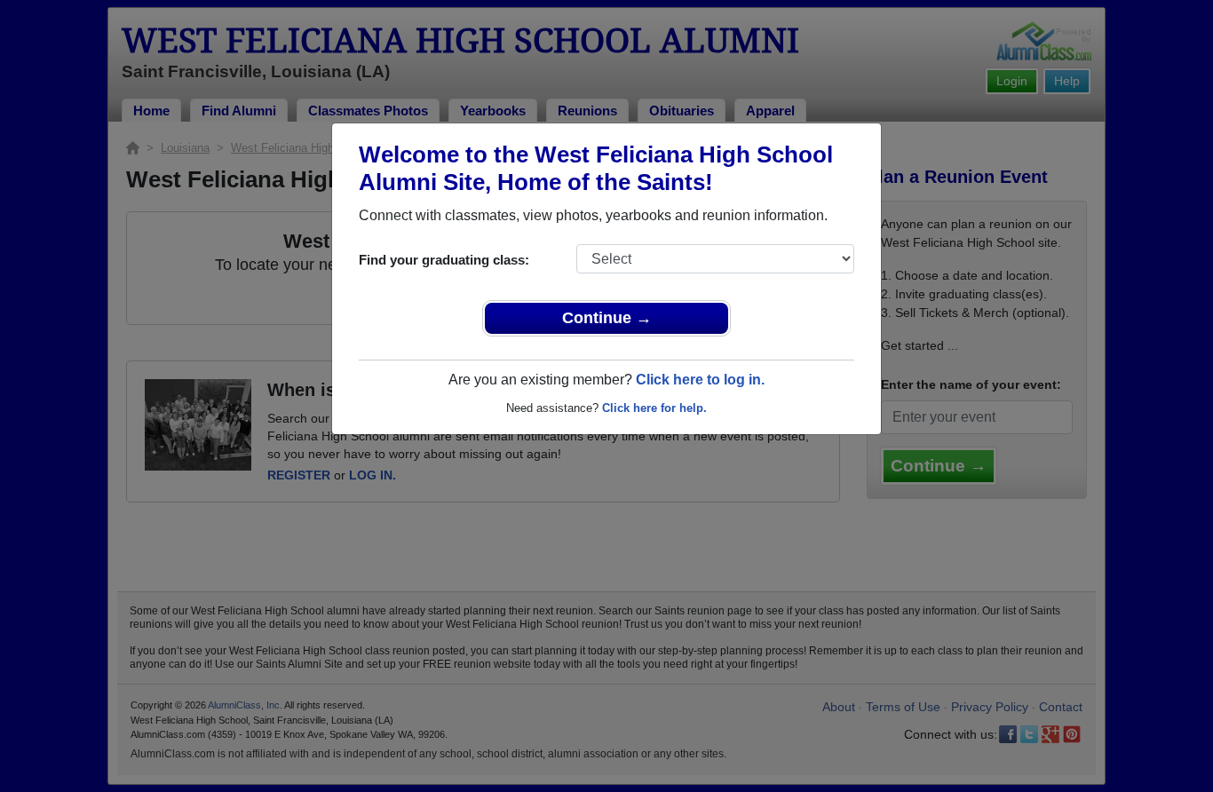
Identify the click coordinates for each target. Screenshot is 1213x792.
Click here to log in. (700, 379)
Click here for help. (654, 408)
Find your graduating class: (444, 259)
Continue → (607, 318)
